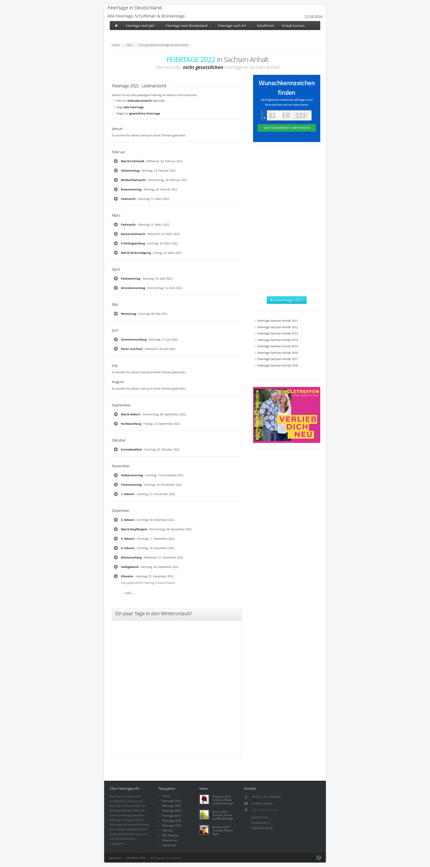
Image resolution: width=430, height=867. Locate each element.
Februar (118, 151)
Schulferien (265, 25)
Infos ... (130, 593)
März (116, 215)
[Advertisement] (286, 220)
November (121, 466)
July (115, 365)
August (118, 381)
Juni (115, 330)
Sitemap (167, 830)
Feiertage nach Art (232, 25)
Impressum (169, 845)
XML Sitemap (170, 835)
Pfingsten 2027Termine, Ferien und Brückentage (223, 800)
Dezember (120, 510)
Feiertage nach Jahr (140, 25)
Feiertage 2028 (171, 820)
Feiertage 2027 (171, 815)
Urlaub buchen (293, 25)
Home (166, 796)
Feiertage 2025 (171, 806)
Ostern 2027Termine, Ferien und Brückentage (223, 815)
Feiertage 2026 (171, 811)
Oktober (119, 440)
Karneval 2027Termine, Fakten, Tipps (222, 830)
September (121, 405)
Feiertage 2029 (171, 825)
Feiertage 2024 (171, 801)
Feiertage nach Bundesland (186, 25)
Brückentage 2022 (286, 300)
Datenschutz (170, 840)
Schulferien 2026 (135, 857)
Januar (117, 128)
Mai (115, 304)
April (116, 269)
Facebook (318, 857)
